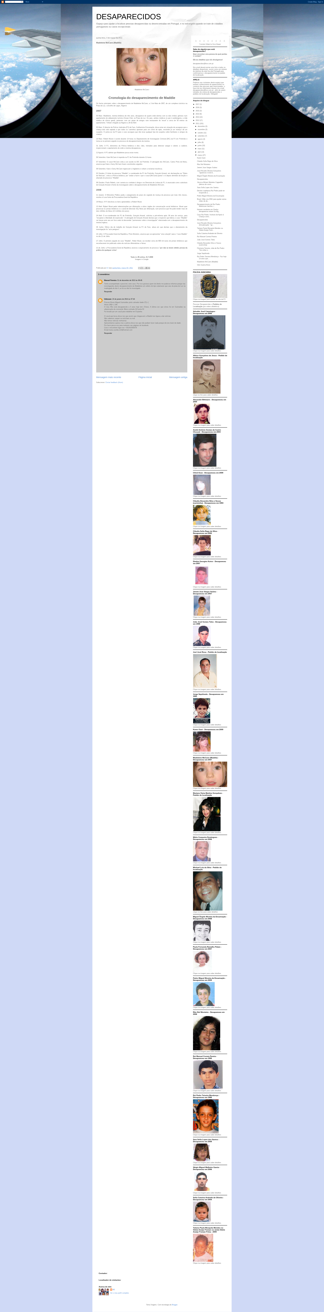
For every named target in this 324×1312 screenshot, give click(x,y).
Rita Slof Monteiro (203, 164)
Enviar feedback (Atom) (114, 382)
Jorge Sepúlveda (203, 253)
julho (200, 142)
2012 (198, 120)
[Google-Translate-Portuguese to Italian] (208, 42)
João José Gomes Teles (206, 240)
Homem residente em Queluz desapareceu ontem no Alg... (208, 210)
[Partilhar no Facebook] (146, 268)
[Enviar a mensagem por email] (139, 268)
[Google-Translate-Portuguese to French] (200, 42)
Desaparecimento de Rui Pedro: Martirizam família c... (208, 205)
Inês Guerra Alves (203, 265)
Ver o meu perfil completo (119, 1293)
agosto (200, 139)
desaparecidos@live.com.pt (203, 63)
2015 (198, 111)
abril (199, 152)
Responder (108, 292)
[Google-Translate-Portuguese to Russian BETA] (220, 42)
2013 (198, 117)
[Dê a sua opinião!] (141, 268)
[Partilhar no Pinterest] (149, 268)
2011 (198, 123)
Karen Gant (201, 158)
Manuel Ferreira (110, 280)
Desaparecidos (202, 179)
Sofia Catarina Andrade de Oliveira (209, 233)
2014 (198, 114)
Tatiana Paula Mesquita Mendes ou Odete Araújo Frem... (210, 229)
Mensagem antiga (178, 377)
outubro (201, 133)
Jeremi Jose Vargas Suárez (207, 167)
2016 (198, 107)
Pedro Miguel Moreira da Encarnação (210, 196)
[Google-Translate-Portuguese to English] (216, 42)
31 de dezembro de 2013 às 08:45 (129, 280)
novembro (201, 129)
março (200, 155)
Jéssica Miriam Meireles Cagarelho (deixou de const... (210, 183)
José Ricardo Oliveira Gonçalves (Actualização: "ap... (209, 224)
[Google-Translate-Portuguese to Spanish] (224, 42)
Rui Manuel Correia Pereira (207, 237)
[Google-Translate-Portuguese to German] (204, 42)
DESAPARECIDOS (128, 16)
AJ (114, 1290)
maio (200, 149)
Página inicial (145, 377)
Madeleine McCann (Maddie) (207, 262)
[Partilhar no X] (144, 268)
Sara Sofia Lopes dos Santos (208, 187)
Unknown (108, 299)
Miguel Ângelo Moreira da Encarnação (211, 176)
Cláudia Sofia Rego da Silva (207, 161)
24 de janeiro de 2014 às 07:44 (123, 299)
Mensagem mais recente (108, 377)
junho (200, 145)
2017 (198, 104)
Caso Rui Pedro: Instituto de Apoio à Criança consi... (210, 216)
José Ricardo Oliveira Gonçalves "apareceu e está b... (209, 172)
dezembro (201, 126)
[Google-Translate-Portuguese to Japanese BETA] (212, 42)
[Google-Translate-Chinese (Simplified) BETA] (196, 42)
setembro (201, 136)
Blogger (174, 1305)
